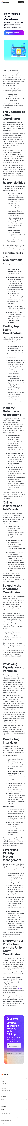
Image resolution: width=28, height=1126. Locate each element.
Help (2, 1109)
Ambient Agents (5, 1086)
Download (3, 1096)
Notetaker (4, 1088)
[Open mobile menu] (25, 2)
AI (1, 1078)
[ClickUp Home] (5, 2)
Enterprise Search (6, 1090)
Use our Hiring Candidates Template (13, 1045)
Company (3, 1106)
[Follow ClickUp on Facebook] (5, 1113)
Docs (19, 988)
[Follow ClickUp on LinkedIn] (2, 1113)
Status (2, 1118)
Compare (3, 1103)
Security (8, 1118)
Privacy (14, 1118)
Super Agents (5, 1083)
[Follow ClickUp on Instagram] (7, 1113)
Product (3, 1099)
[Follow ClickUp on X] (9, 1113)
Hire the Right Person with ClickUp (12, 32)
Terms (18, 1118)
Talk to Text (4, 1093)
